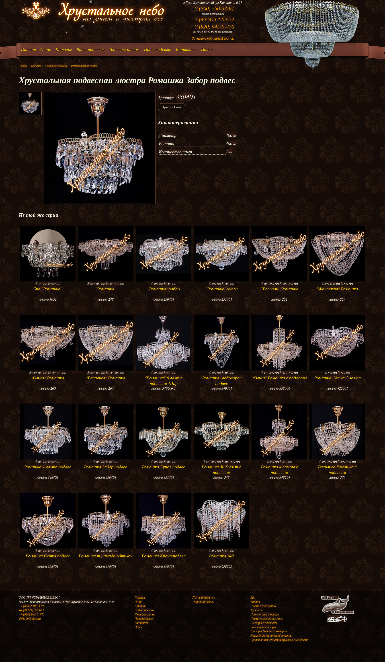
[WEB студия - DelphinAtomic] (337, 614)
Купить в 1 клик (171, 107)
